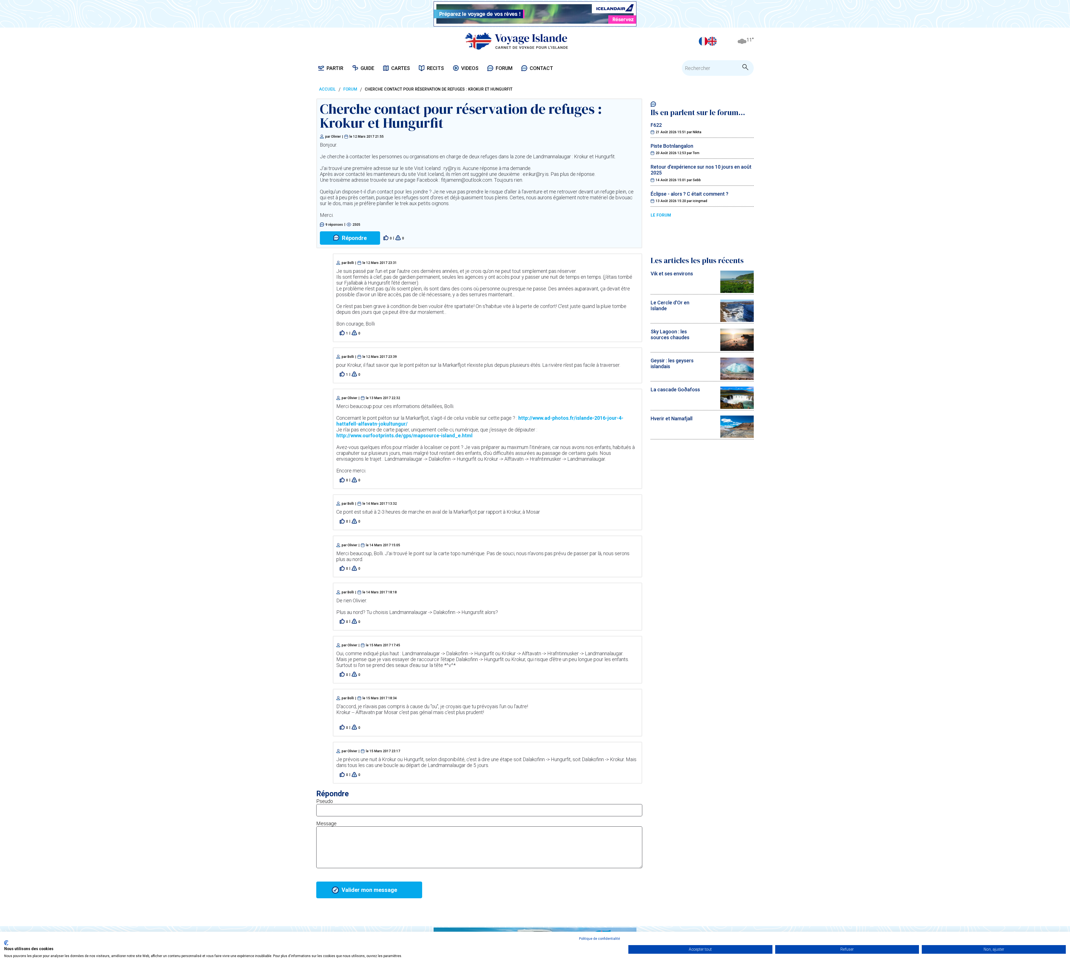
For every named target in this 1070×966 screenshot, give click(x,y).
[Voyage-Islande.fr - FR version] (703, 41)
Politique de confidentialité (599, 939)
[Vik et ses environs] (737, 291)
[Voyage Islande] (516, 41)
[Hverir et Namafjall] (737, 436)
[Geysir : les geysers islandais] (737, 378)
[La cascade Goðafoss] (737, 407)
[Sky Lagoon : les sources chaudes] (737, 349)
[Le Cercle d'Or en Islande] (737, 320)
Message (326, 823)
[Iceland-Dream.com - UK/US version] (712, 41)
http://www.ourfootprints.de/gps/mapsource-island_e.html (404, 435)
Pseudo (324, 801)
